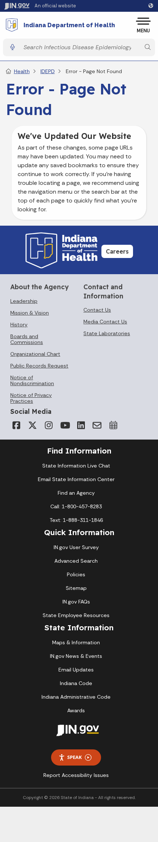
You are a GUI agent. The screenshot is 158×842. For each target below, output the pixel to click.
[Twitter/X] (32, 425)
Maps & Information (76, 642)
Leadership (23, 301)
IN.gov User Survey (76, 547)
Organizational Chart (35, 354)
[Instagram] (48, 425)
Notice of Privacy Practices (31, 398)
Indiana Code (76, 683)
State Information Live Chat (76, 465)
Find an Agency (76, 493)
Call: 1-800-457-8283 (76, 506)
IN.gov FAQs (76, 601)
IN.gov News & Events (76, 656)
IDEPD (47, 71)
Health (22, 71)
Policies (76, 574)
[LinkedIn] (81, 425)
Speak (74, 757)
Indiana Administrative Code (76, 697)
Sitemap (76, 588)
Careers (117, 251)
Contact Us (97, 310)
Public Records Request (39, 365)
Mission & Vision (29, 312)
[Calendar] (113, 425)
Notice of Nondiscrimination (32, 380)
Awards (76, 710)
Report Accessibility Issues (76, 775)
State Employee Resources (76, 615)
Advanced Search (76, 561)
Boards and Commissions (26, 339)
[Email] (97, 425)
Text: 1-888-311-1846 (76, 520)
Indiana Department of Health (69, 25)
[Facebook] (16, 425)
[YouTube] (65, 425)
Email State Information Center (76, 479)
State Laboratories (106, 333)
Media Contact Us (105, 321)
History (19, 324)
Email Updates (76, 669)
